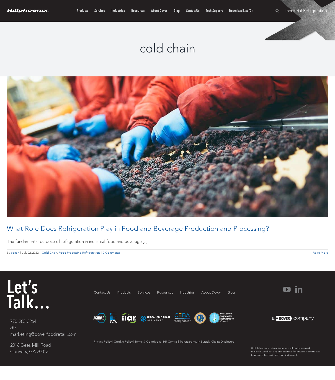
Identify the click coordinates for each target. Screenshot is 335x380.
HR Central (170, 341)
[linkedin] (298, 289)
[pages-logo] (28, 11)
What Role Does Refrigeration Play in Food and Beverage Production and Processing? (138, 228)
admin (15, 252)
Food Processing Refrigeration (79, 252)
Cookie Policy (123, 341)
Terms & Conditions (148, 341)
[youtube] (287, 289)
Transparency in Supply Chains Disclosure (207, 341)
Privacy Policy (103, 341)
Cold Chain (49, 252)
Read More (320, 252)
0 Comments (111, 252)
